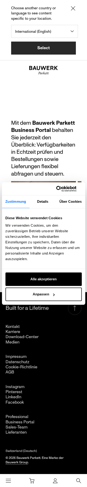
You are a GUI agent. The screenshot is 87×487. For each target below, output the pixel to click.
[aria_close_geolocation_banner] (73, 9)
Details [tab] (42, 201)
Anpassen (41, 294)
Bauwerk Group (17, 462)
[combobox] (44, 31)
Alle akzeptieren (43, 279)
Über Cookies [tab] (70, 201)
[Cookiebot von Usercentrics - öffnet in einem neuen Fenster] (62, 189)
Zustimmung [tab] (15, 201)
